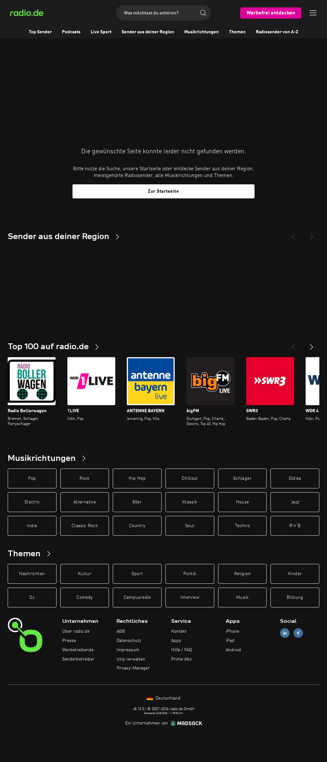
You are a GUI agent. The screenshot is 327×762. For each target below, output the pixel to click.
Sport (137, 574)
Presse (69, 640)
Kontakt (178, 631)
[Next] (311, 234)
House (242, 502)
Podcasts (71, 32)
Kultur (84, 574)
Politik (189, 574)
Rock (84, 478)
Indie (32, 526)
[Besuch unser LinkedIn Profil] (284, 633)
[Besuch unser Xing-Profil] (298, 633)
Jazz (295, 502)
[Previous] (293, 234)
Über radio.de (75, 631)
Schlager (242, 478)
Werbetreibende (78, 650)
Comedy (84, 597)
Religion (242, 574)
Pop (32, 478)
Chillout (190, 478)
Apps (176, 640)
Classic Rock (85, 526)
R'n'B (295, 526)
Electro (32, 502)
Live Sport (101, 32)
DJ (31, 597)
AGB (121, 631)
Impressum (128, 650)
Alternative (84, 502)
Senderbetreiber (78, 659)
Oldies (295, 478)
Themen (237, 32)
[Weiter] (311, 344)
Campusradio (137, 597)
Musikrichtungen (201, 32)
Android (233, 650)
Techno (242, 526)
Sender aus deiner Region (148, 32)
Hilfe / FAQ (181, 650)
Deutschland (167, 698)
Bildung (295, 597)
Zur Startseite (163, 191)
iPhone (232, 631)
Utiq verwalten (131, 659)
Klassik (189, 502)
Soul (189, 526)
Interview (189, 597)
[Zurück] (293, 344)
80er (137, 502)
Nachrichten (32, 574)
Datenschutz (129, 640)
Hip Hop (137, 478)
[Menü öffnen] (313, 13)
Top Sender (40, 32)
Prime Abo (181, 659)
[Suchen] (203, 13)
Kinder (295, 574)
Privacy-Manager (133, 668)
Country (137, 526)
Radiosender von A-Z (277, 32)
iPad (230, 640)
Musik (242, 597)
